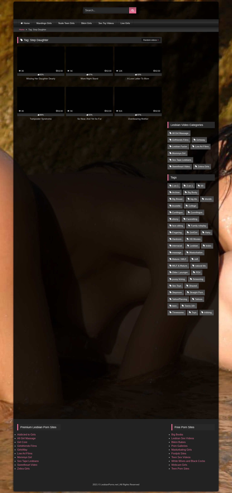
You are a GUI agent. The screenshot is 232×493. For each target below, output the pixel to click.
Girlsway (200, 140)
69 (202, 185)
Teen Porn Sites (180, 468)
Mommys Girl (178, 153)
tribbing (208, 312)
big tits (193, 199)
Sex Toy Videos (106, 23)
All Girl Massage (180, 133)
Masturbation (195, 252)
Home (27, 23)
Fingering (177, 232)
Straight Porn (196, 292)
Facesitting (191, 219)
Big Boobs (177, 434)
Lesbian (194, 245)
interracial (177, 245)
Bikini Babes (178, 442)
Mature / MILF (179, 259)
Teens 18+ (190, 305)
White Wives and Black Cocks (188, 461)
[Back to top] (222, 484)
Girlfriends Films (180, 140)
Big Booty (192, 192)
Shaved (193, 285)
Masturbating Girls (181, 449)
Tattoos (198, 299)
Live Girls (125, 23)
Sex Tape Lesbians (181, 160)
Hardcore (176, 239)
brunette (176, 205)
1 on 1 (175, 185)
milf (196, 259)
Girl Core (22, 442)
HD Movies (195, 239)
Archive (176, 192)
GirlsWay (22, 449)
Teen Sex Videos (180, 457)
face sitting (177, 225)
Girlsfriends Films (27, 446)
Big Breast (177, 199)
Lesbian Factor (179, 146)
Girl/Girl (193, 232)
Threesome (178, 312)
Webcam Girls (179, 464)
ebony (175, 219)
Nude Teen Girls (66, 23)
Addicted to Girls (26, 434)
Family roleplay (198, 225)
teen (174, 305)
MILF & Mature (179, 265)
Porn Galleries (179, 446)
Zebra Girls (203, 166)
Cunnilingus (196, 212)
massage (176, 252)
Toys (194, 312)
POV (198, 272)
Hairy (207, 232)
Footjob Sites (178, 453)
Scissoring (198, 279)
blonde (208, 199)
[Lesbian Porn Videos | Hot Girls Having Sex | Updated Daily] (33, 10)
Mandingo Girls (44, 23)
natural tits (200, 265)
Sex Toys (176, 285)
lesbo (208, 245)
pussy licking (178, 279)
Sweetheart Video (181, 166)
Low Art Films (202, 146)
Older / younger (180, 272)
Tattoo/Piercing (179, 299)
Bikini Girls (86, 23)
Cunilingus (177, 212)
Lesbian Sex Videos (182, 438)
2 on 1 (190, 185)
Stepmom (177, 292)
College (192, 205)
